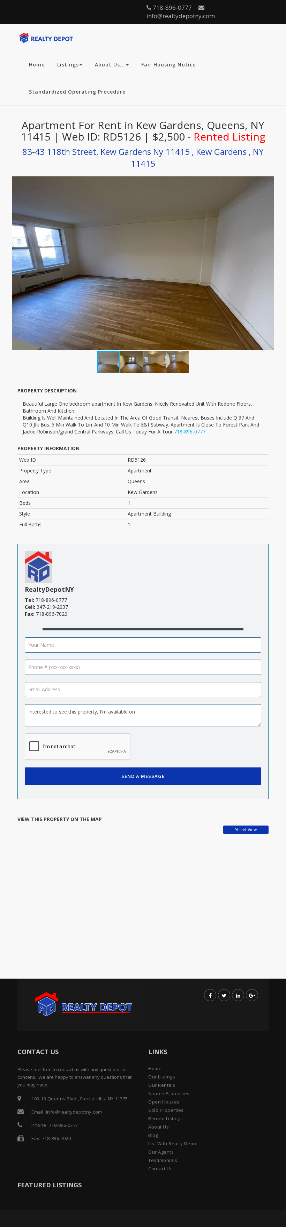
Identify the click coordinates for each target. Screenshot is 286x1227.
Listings (68, 64)
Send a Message (143, 776)
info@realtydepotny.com (180, 16)
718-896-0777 (172, 7)
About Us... (110, 64)
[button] (267, 263)
